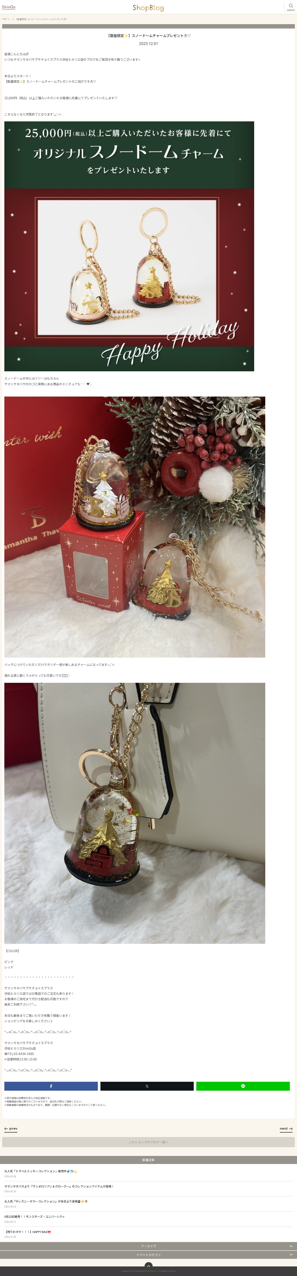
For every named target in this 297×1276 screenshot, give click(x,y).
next (284, 1128)
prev (13, 1128)
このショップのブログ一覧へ (148, 1142)
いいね (51, 1086)
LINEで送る (243, 1086)
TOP (4, 19)
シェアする (147, 1086)
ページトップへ (149, 1266)
